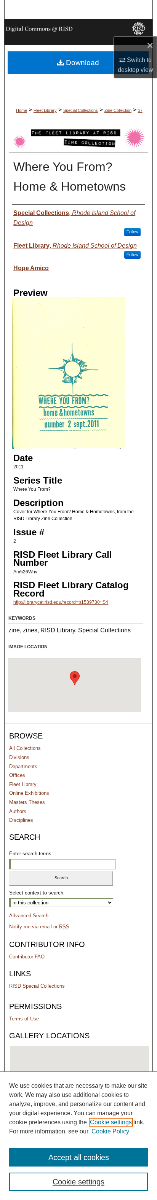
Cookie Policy (110, 1131)
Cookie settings (111, 1122)
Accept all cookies (78, 1157)
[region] (78, 1135)
